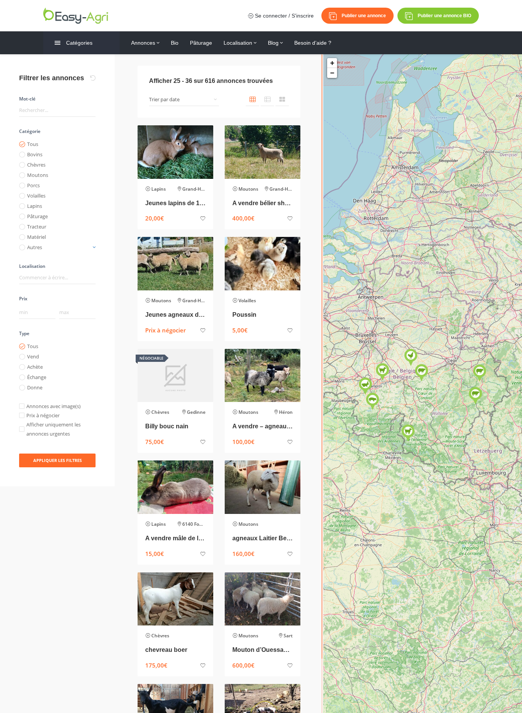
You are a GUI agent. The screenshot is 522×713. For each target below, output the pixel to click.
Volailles (36, 195)
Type (24, 333)
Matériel (36, 236)
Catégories (79, 43)
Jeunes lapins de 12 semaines (175, 203)
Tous (32, 144)
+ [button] (332, 63)
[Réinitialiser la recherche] (93, 78)
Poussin (244, 314)
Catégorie (30, 131)
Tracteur (36, 226)
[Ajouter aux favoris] (203, 219)
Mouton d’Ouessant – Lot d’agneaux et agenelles (262, 650)
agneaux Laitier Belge (262, 538)
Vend (33, 356)
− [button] (332, 73)
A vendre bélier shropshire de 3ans (262, 203)
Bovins (34, 154)
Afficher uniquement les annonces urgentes (53, 429)
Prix (23, 298)
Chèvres (36, 164)
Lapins (34, 206)
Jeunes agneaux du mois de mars (175, 314)
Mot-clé (27, 99)
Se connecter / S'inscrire (283, 16)
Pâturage (201, 43)
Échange (36, 377)
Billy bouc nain (166, 426)
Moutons (37, 175)
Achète (35, 366)
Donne (34, 387)
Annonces (144, 43)
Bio (174, 43)
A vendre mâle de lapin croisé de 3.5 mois (175, 538)
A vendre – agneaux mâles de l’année (262, 426)
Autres (34, 247)
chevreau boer (166, 650)
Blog (274, 43)
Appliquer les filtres (57, 460)
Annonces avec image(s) (53, 406)
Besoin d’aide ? (312, 43)
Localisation (239, 43)
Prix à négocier (43, 415)
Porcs (33, 185)
